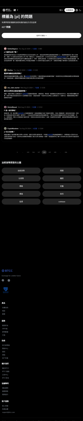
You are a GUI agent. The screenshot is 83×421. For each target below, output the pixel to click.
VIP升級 (4, 329)
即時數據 (5, 332)
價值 (21, 194)
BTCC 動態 (5, 371)
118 (44, 152)
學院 (3, 355)
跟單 (3, 314)
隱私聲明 (5, 388)
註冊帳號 (69, 10)
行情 (3, 335)
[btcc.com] (7, 10)
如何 (62, 194)
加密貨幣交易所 (61, 57)
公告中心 (5, 375)
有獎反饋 (5, 409)
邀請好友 (5, 325)
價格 (21, 186)
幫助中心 (5, 348)
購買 (62, 178)
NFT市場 (5, 358)
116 (33, 152)
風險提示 (5, 394)
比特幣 (21, 178)
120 (55, 152)
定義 (62, 186)
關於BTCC (5, 368)
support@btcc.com (8, 412)
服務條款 (5, 391)
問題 (62, 171)
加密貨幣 (27, 76)
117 (39, 152)
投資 (21, 202)
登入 (61, 10)
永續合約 (5, 307)
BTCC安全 (5, 378)
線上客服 (5, 406)
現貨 (3, 311)
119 (50, 152)
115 (28, 152)
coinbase (61, 202)
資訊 (3, 352)
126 (66, 152)
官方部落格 (6, 345)
